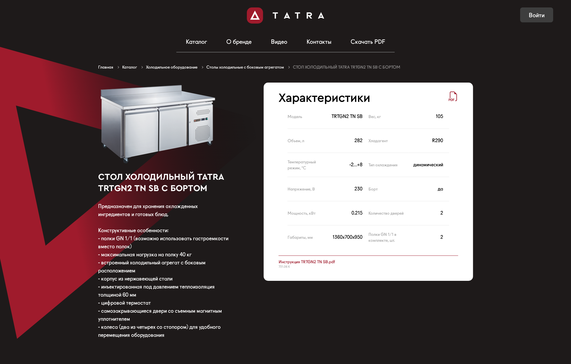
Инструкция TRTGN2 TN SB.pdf (307, 261)
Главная (105, 67)
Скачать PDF (368, 41)
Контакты (319, 41)
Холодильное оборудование (171, 67)
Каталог (196, 41)
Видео (279, 41)
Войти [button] (537, 15)
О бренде (239, 41)
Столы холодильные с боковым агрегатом (245, 67)
